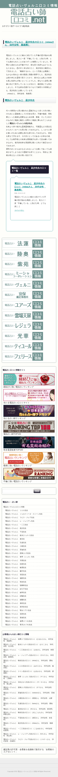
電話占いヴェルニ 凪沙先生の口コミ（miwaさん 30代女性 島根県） (29, 43)
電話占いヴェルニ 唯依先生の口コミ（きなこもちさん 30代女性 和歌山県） (28, 713)
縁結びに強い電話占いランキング (18, 387)
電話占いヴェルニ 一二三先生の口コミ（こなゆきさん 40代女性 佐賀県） (28, 729)
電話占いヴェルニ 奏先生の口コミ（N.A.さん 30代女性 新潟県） (28, 709)
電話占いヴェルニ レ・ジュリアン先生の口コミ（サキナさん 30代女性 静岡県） (28, 656)
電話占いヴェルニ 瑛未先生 (15, 582)
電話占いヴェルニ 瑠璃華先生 (16, 585)
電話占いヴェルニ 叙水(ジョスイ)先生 (19, 535)
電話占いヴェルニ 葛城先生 (15, 618)
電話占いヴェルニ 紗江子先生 (16, 589)
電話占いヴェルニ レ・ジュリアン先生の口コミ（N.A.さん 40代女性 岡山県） (28, 735)
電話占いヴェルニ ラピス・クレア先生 (19, 517)
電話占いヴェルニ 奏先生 (15, 539)
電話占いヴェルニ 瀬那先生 (15, 578)
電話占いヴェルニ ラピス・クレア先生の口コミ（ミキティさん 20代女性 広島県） (28, 740)
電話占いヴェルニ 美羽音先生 (16, 607)
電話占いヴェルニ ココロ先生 (16, 510)
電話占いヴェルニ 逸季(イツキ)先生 (18, 621)
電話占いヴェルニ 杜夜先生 (15, 564)
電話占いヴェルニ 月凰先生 (15, 560)
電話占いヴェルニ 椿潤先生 (15, 567)
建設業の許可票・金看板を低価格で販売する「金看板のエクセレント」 (28, 750)
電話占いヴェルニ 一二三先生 (16, 525)
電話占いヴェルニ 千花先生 (15, 532)
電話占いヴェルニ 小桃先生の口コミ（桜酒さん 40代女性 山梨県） (27, 699)
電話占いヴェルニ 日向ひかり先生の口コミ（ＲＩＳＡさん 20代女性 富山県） (28, 683)
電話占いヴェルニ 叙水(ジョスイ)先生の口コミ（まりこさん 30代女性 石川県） (28, 645)
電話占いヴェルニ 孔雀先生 (15, 543)
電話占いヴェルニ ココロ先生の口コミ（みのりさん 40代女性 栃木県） (28, 667)
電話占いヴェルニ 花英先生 (15, 614)
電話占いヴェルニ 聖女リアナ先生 (18, 610)
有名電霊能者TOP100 (13, 450)
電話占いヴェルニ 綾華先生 (15, 592)
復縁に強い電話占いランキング (17, 465)
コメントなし (19, 210)
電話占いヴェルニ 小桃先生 (15, 546)
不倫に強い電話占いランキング (17, 481)
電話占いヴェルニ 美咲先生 (15, 603)
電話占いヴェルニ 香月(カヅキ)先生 (18, 625)
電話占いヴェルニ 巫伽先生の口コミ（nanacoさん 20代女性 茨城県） (28, 693)
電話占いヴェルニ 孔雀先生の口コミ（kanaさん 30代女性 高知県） (28, 704)
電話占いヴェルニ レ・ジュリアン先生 (19, 521)
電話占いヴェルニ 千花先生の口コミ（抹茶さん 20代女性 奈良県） (27, 719)
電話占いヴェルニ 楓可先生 (15, 571)
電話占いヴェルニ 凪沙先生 (20, 100)
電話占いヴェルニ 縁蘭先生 (15, 600)
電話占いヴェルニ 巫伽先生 (15, 550)
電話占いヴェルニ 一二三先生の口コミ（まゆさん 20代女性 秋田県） (28, 650)
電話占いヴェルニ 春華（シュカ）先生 (19, 557)
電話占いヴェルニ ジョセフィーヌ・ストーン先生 (23, 514)
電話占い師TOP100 (12, 434)
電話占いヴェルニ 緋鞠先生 (15, 596)
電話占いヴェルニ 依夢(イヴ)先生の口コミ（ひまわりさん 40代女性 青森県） (28, 640)
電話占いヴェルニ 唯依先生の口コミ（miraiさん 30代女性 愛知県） (28, 661)
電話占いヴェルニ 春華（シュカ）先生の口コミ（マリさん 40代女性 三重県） (28, 677)
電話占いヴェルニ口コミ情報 (33, 5)
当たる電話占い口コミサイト (16, 403)
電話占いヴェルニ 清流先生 (15, 575)
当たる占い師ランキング (14, 418)
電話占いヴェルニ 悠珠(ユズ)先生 (18, 553)
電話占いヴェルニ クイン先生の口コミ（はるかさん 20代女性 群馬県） (28, 672)
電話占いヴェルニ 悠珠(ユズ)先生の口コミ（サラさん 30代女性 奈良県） (28, 688)
